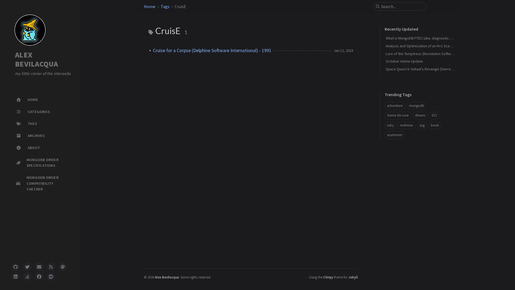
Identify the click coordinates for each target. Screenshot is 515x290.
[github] (15, 267)
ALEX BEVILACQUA (36, 59)
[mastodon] (63, 267)
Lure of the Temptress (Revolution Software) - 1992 (427, 53)
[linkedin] (15, 276)
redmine (406, 125)
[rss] (51, 267)
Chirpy (328, 277)
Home (149, 6)
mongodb (416, 105)
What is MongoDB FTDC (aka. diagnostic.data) (422, 38)
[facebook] (39, 276)
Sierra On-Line (398, 115)
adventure (395, 105)
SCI (434, 115)
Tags (165, 6)
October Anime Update (404, 61)
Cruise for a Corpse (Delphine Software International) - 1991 (212, 50)
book (435, 125)
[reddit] (51, 276)
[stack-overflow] (27, 276)
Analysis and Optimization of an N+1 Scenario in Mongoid (431, 46)
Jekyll (353, 277)
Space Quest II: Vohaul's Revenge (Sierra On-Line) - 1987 (430, 69)
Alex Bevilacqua (167, 277)
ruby (390, 125)
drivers (420, 115)
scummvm (394, 135)
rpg (422, 125)
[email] (39, 267)
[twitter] (27, 267)
